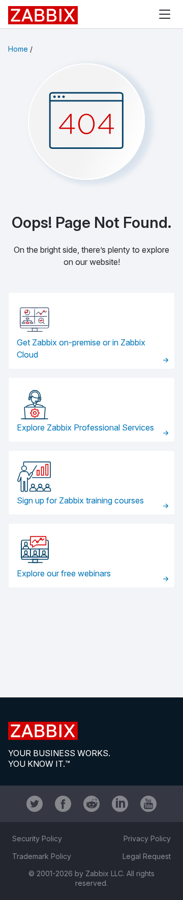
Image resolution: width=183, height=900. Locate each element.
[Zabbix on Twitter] (34, 804)
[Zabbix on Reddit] (91, 804)
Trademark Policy (41, 856)
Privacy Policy (147, 838)
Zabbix (43, 15)
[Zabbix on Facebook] (63, 804)
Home (18, 49)
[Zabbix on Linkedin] (120, 804)
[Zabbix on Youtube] (148, 804)
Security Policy (37, 838)
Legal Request (147, 856)
